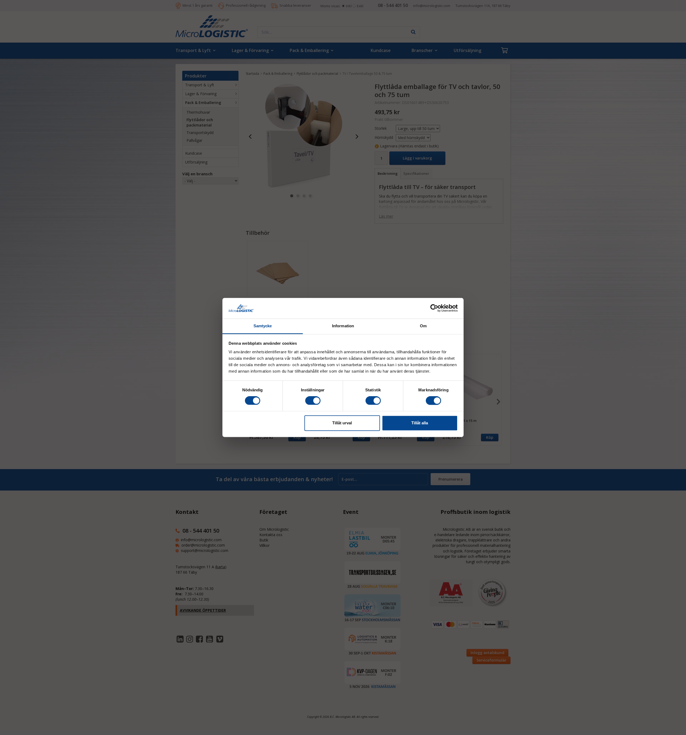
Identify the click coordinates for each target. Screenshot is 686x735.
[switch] (312, 400)
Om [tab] (423, 326)
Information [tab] (343, 326)
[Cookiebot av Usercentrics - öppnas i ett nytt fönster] (434, 308)
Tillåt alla (419, 423)
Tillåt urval (342, 423)
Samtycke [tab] (262, 326)
